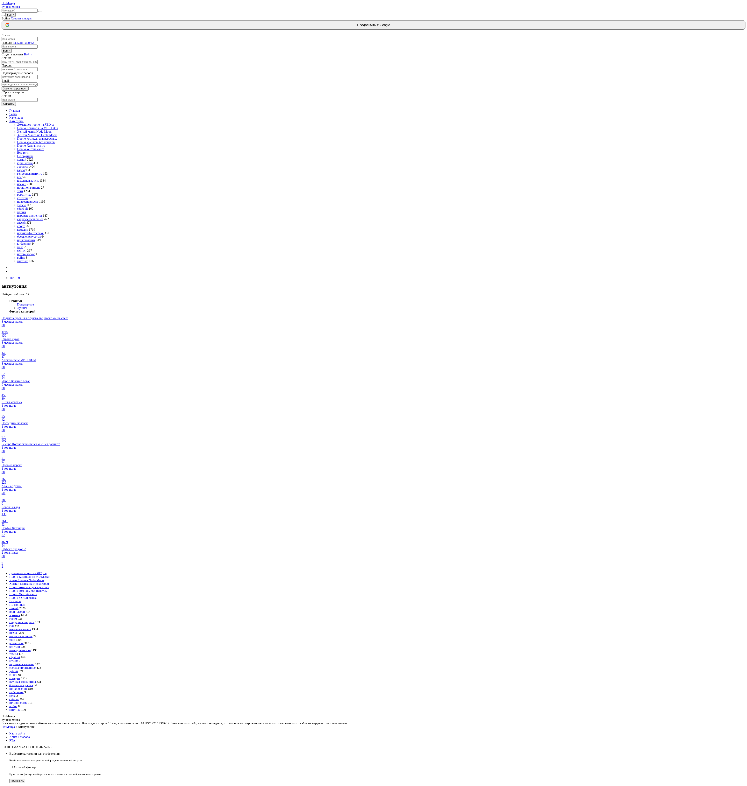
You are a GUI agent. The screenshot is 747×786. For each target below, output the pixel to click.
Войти (10, 14)
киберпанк (24, 243)
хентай (21, 159)
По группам (25, 156)
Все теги (23, 152)
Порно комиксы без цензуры (36, 142)
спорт (21, 226)
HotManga (8, 726)
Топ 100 (14, 277)
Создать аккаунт (21, 18)
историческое (26, 254)
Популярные (25, 304)
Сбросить (8, 103)
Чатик (13, 114)
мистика (22, 261)
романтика (24, 194)
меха (20, 247)
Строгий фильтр (25, 767)
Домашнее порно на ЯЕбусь (35, 124)
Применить (17, 780)
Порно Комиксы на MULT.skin (37, 128)
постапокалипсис (28, 187)
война (21, 257)
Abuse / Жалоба (19, 737)
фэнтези (22, 198)
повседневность (27, 201)
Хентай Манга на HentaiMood (37, 135)
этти (20, 191)
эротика (22, 166)
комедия (22, 229)
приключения (26, 240)
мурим (21, 212)
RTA (12, 740)
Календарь (16, 117)
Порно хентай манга (30, 149)
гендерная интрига (29, 173)
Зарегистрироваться (15, 88)
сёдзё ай (22, 208)
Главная (14, 110)
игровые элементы (29, 215)
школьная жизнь (28, 180)
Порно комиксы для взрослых (37, 138)
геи (19, 177)
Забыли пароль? (23, 42)
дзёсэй (21, 222)
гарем (21, 170)
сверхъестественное (30, 219)
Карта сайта (17, 733)
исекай (21, 184)
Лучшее (22, 308)
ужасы (21, 205)
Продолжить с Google (373, 25)
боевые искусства (29, 236)
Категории (16, 121)
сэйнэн (21, 250)
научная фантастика (30, 233)
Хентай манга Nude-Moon (34, 131)
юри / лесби (25, 163)
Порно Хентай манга (31, 145)
